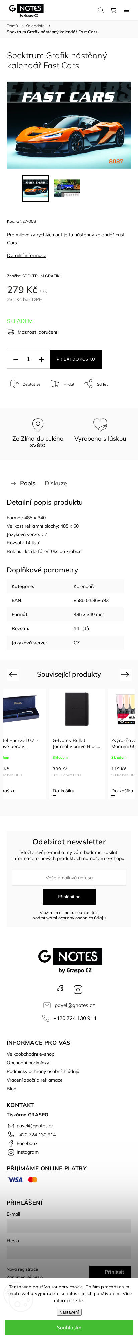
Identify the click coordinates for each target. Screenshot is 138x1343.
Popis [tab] (28, 483)
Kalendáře (84, 586)
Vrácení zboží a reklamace (35, 1080)
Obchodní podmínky (28, 1063)
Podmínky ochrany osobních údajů (43, 1071)
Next (126, 674)
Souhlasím (69, 1327)
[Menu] (126, 10)
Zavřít (117, 400)
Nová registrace (22, 1269)
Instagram (78, 990)
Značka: (33, 275)
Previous (14, 674)
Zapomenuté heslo (25, 1277)
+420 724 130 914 (74, 1018)
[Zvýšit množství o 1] (41, 359)
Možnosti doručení (37, 332)
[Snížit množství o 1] (15, 359)
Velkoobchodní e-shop (30, 1054)
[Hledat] (101, 10)
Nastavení (69, 1312)
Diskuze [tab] (56, 483)
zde (79, 1300)
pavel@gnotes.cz (75, 1005)
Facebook (60, 990)
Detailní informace (26, 255)
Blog (11, 1089)
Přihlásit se (69, 896)
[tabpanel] (85, 744)
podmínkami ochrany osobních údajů (69, 917)
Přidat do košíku (76, 359)
